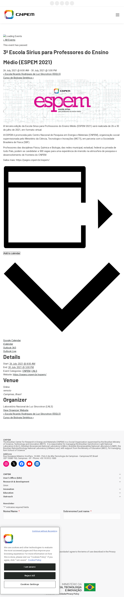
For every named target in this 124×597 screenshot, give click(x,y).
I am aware (30, 567)
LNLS (34, 371)
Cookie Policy (34, 560)
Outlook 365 (9, 347)
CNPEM (26, 371)
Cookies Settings (30, 584)
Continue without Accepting (44, 531)
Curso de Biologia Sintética (18, 77)
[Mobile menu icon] (117, 15)
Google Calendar (12, 340)
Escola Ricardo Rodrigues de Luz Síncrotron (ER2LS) (32, 74)
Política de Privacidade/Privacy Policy (62, 594)
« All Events (9, 39)
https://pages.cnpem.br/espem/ (29, 374)
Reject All (30, 575)
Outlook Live (9, 351)
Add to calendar (12, 253)
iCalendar (8, 344)
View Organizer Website (15, 410)
